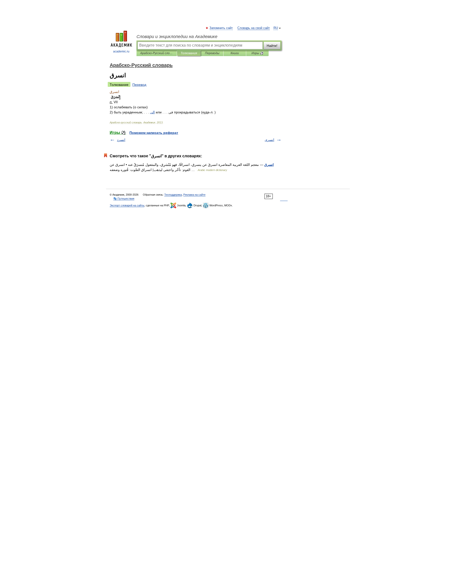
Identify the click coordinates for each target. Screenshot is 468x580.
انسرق (269, 165)
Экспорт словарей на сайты (127, 205)
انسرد (121, 140)
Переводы (212, 53)
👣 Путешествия (123, 198)
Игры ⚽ (257, 53)
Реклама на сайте (194, 194)
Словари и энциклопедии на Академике (176, 36)
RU (275, 28)
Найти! (272, 46)
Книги (235, 53)
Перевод (139, 85)
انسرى (269, 140)
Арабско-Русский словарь (156, 53)
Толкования (189, 53)
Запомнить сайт (221, 28)
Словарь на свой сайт (253, 28)
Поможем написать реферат (153, 133)
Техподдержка (173, 194)
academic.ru (121, 51)
